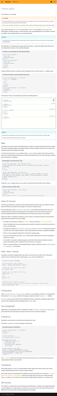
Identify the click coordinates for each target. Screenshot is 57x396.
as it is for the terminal (46, 221)
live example (7, 358)
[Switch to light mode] (51, 1)
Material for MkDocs (10, 394)
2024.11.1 (15, 2)
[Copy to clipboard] (54, 55)
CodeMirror (27, 221)
